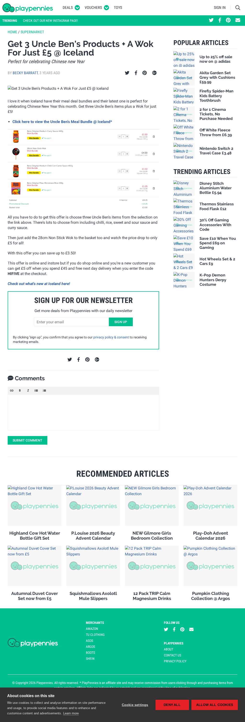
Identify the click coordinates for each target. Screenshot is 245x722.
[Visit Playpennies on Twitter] (211, 20)
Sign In (220, 7)
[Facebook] (136, 72)
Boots (90, 653)
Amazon (92, 629)
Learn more (71, 713)
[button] (12, 390)
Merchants (95, 623)
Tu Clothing (95, 635)
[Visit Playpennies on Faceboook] (219, 20)
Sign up (120, 322)
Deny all (172, 705)
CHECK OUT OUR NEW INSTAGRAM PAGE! (50, 20)
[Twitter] (127, 72)
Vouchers (93, 7)
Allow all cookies (214, 705)
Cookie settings (135, 705)
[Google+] (154, 72)
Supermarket (32, 32)
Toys (118, 7)
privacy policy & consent (111, 337)
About (168, 649)
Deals (68, 7)
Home (12, 32)
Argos (90, 647)
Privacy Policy (175, 661)
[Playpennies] (27, 7)
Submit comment (27, 440)
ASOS (89, 641)
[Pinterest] (145, 72)
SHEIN (90, 658)
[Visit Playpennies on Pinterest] (228, 20)
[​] (83, 412)
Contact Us (172, 655)
